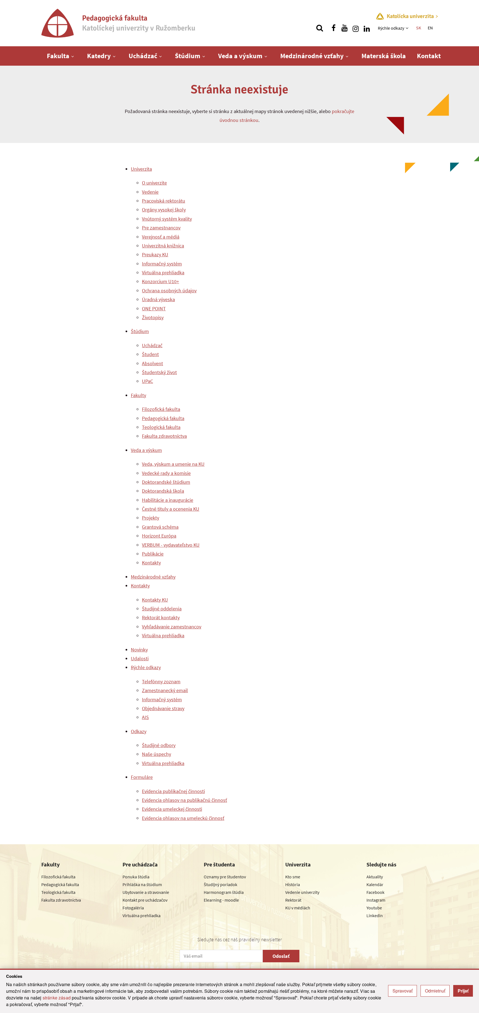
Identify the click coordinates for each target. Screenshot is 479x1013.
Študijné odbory (158, 745)
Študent (150, 354)
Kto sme (292, 876)
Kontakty (151, 562)
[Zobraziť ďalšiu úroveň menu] (407, 28)
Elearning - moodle (221, 900)
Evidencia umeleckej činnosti (172, 809)
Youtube (374, 907)
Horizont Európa (159, 536)
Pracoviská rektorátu (163, 201)
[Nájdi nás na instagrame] (355, 28)
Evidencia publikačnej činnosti (173, 791)
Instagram (375, 900)
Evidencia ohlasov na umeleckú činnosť (183, 818)
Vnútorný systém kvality (167, 219)
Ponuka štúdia (136, 876)
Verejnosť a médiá (160, 237)
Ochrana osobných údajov (169, 290)
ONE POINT (154, 308)
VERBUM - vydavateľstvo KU (171, 545)
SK (418, 27)
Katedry (99, 56)
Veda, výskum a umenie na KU (173, 464)
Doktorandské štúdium (166, 482)
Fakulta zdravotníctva (164, 436)
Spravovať (402, 991)
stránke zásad (57, 997)
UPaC (147, 381)
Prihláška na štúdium (142, 884)
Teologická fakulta (161, 427)
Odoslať (281, 956)
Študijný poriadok (220, 884)
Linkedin (374, 915)
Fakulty (138, 395)
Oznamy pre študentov (225, 876)
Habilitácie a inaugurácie (167, 500)
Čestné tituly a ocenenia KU (170, 509)
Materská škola (383, 56)
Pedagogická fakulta (163, 418)
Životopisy (153, 317)
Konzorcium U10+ (160, 281)
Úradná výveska (158, 299)
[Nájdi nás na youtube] (344, 28)
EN (430, 27)
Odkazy (138, 731)
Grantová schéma (160, 527)
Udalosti (140, 658)
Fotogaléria (133, 907)
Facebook (375, 892)
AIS (145, 717)
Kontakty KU (155, 600)
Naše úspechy (156, 754)
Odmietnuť (435, 991)
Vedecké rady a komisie (166, 473)
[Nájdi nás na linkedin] (366, 28)
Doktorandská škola (163, 491)
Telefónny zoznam (161, 681)
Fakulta (58, 56)
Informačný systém (162, 263)
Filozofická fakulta (161, 409)
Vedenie (150, 192)
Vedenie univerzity (302, 892)
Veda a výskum (240, 56)
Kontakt (429, 56)
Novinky (139, 649)
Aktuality (374, 876)
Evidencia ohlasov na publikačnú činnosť (184, 800)
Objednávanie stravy (163, 708)
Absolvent (152, 363)
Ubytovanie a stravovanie (146, 892)
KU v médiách (297, 907)
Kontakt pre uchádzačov (145, 900)
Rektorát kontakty (161, 617)
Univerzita (141, 169)
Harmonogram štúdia (224, 892)
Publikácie (153, 554)
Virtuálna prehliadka (163, 272)
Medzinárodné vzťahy (312, 56)
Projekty (150, 518)
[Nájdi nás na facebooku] (333, 28)
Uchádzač (143, 56)
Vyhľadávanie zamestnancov (171, 626)
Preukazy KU (155, 254)
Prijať (463, 991)
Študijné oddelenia (162, 608)
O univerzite (154, 183)
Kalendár (374, 884)
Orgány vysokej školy (164, 209)
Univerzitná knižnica (163, 245)
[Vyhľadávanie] (319, 28)
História (292, 884)
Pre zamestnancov (161, 227)
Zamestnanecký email (165, 690)
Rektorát (293, 900)
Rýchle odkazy (391, 28)
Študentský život (159, 372)
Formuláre (142, 777)
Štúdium (187, 56)
